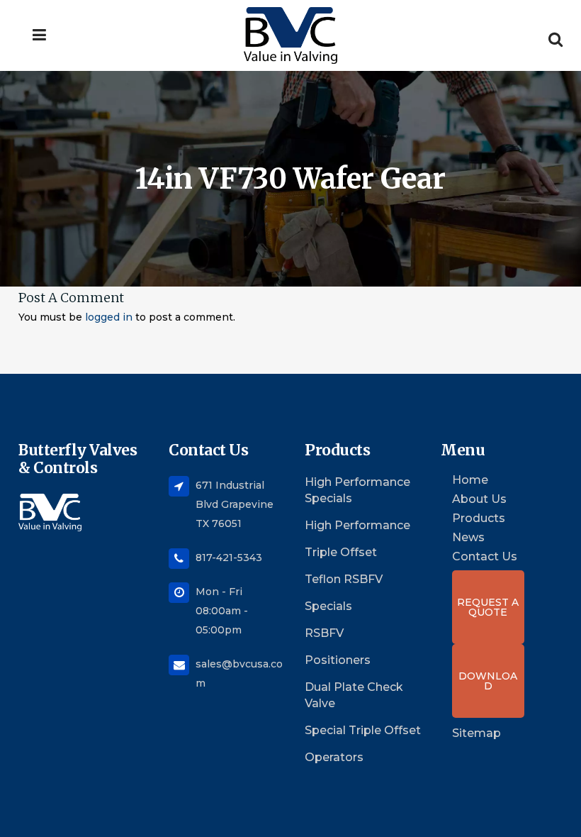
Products (478, 518)
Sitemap (476, 733)
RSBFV (324, 633)
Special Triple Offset (363, 730)
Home (470, 480)
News (468, 537)
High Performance (357, 525)
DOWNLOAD (487, 681)
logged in (108, 317)
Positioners (338, 660)
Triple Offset (341, 552)
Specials (328, 606)
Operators (334, 757)
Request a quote (488, 607)
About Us (479, 499)
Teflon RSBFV (344, 579)
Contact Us (484, 556)
